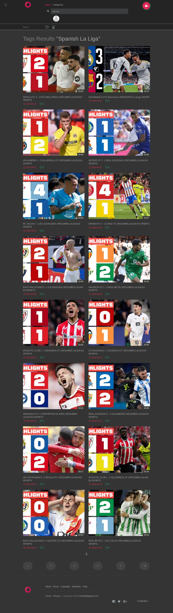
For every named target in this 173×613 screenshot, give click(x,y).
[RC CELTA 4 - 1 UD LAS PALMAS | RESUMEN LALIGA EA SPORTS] (53, 196)
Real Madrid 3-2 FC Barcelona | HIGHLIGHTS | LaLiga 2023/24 (119, 97)
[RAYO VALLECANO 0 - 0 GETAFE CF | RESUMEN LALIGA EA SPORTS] (53, 513)
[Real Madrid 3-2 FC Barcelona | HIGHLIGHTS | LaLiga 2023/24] (119, 69)
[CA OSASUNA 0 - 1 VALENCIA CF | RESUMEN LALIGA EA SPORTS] (119, 323)
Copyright (65, 586)
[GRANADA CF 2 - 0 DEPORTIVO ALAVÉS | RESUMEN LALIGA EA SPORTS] (53, 386)
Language (142, 601)
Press (56, 586)
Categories (58, 5)
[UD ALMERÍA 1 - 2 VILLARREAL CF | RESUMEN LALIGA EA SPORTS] (53, 132)
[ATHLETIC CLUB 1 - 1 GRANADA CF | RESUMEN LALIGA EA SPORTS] (53, 323)
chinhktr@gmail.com (88, 596)
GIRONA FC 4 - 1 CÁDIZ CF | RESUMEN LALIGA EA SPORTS (119, 224)
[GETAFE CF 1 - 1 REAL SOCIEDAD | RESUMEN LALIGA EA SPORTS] (119, 132)
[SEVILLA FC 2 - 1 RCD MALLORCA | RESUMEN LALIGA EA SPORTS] (53, 69)
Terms (48, 596)
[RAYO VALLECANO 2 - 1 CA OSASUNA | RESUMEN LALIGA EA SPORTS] (53, 259)
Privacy (56, 596)
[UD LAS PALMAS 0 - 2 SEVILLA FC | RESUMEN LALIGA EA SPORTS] (53, 449)
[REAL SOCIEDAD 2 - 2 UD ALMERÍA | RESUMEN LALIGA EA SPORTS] (119, 386)
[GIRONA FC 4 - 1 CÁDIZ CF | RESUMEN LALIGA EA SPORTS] (119, 196)
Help (85, 586)
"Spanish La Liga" (78, 39)
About (48, 586)
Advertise (76, 586)
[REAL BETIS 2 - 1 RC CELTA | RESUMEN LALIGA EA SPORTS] (119, 513)
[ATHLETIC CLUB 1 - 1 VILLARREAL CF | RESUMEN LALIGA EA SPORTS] (119, 449)
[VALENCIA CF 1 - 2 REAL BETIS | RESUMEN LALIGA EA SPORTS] (119, 259)
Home (48, 5)
